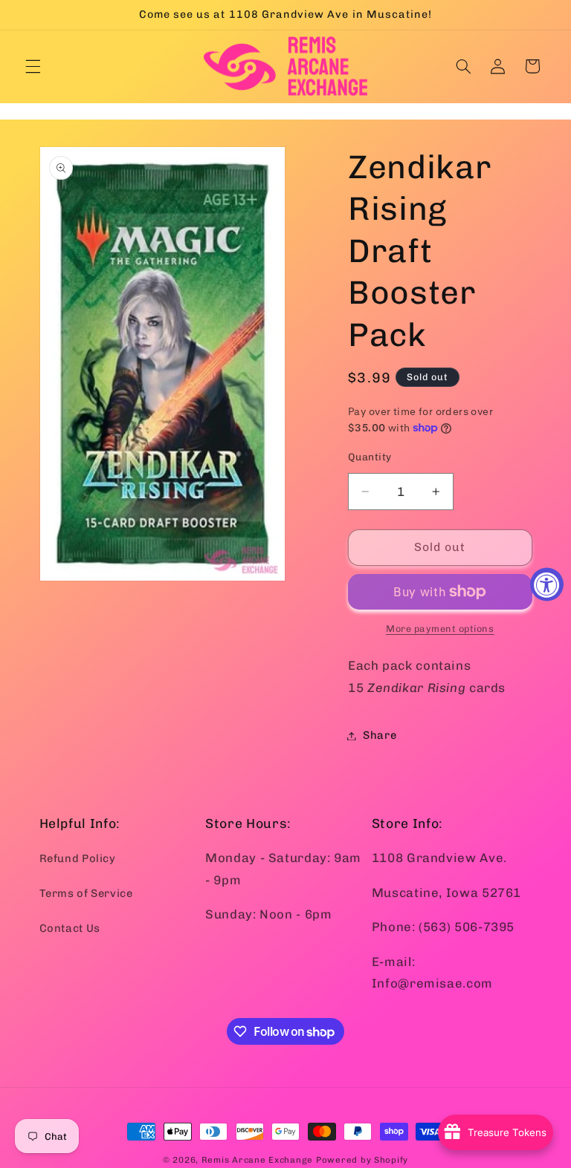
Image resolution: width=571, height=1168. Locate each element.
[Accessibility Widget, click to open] (547, 584)
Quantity (369, 457)
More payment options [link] (440, 628)
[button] (33, 66)
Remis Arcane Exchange (257, 1160)
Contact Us (69, 928)
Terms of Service (86, 893)
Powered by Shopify (362, 1160)
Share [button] (379, 735)
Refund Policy (77, 858)
